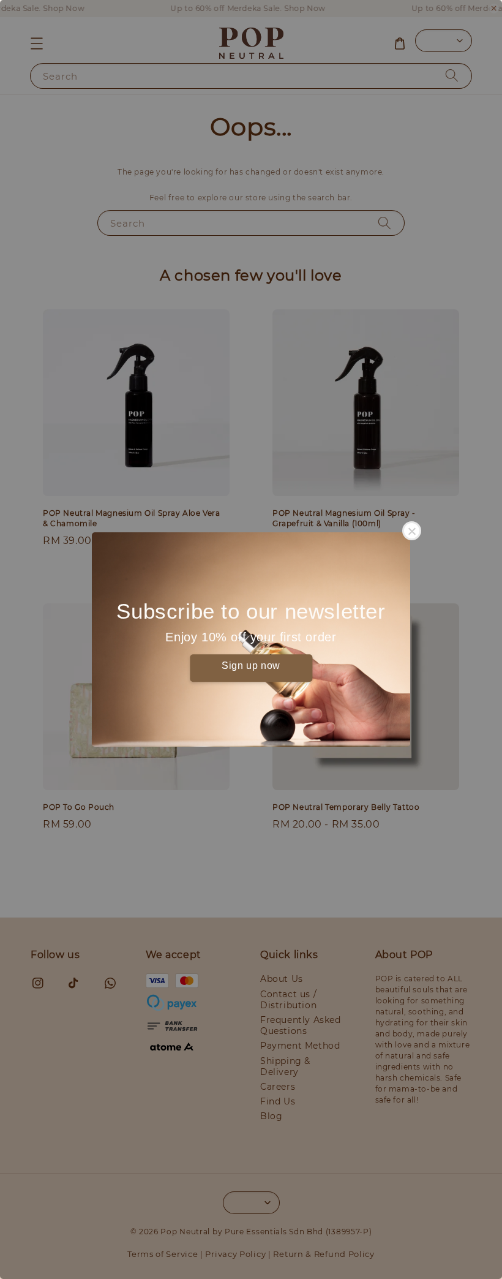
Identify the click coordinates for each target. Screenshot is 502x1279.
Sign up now (251, 665)
